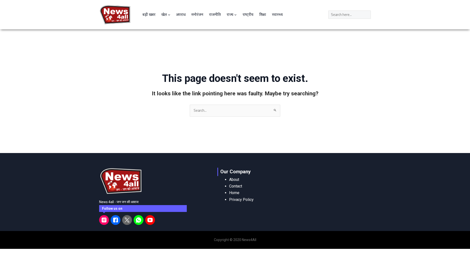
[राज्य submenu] (235, 14)
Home (234, 192)
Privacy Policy (241, 199)
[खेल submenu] (169, 14)
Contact (235, 186)
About (234, 179)
